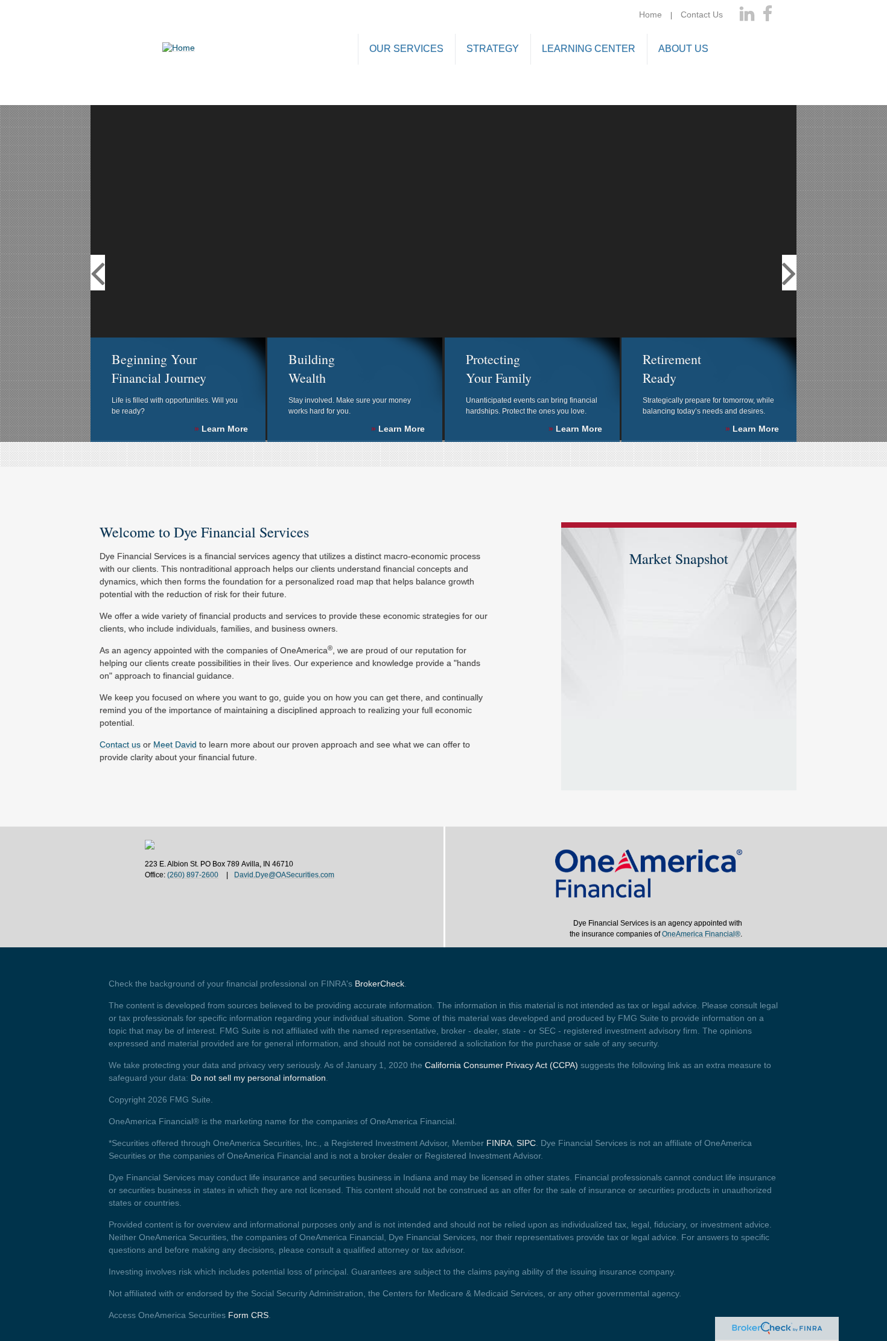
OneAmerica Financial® (701, 934)
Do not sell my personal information (258, 1078)
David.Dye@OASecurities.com (284, 875)
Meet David (175, 744)
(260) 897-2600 (192, 875)
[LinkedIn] (747, 14)
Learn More (221, 429)
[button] (406, 50)
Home (650, 14)
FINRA (499, 1143)
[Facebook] (767, 14)
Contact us (120, 744)
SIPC (526, 1143)
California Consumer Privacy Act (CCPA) (501, 1065)
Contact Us (702, 14)
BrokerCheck (379, 983)
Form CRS (248, 1315)
